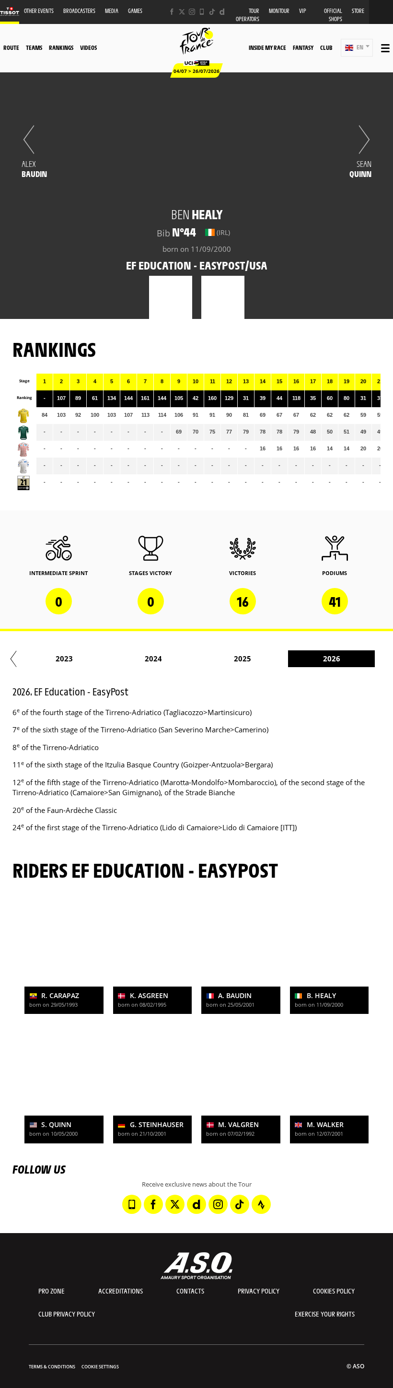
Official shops (333, 15)
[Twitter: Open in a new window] (182, 12)
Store (358, 10)
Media (111, 10)
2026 (331, 658)
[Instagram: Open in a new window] (192, 12)
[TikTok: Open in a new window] (212, 12)
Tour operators (247, 15)
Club (326, 47)
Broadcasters (79, 10)
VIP (302, 10)
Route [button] (11, 47)
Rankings (61, 47)
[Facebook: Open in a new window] (172, 12)
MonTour (279, 10)
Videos (88, 47)
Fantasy (303, 47)
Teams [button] (34, 47)
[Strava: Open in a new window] (261, 1204)
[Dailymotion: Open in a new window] (222, 12)
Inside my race (267, 47)
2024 (153, 658)
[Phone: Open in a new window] (202, 12)
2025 (242, 658)
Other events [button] (39, 10)
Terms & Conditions (52, 1367)
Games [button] (135, 10)
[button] (357, 48)
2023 (64, 658)
